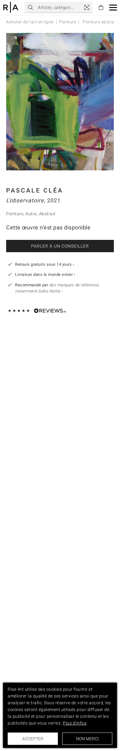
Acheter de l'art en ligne (30, 21)
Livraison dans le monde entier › (45, 274)
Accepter (32, 738)
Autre (31, 213)
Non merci (87, 738)
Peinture (67, 21)
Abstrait (47, 213)
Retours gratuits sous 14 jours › (44, 264)
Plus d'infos (74, 723)
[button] (113, 7)
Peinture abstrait (100, 21)
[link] (87, 7)
